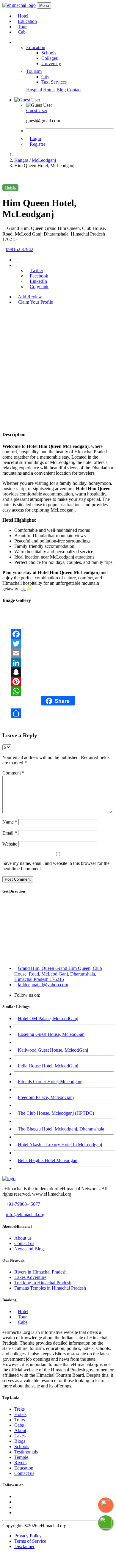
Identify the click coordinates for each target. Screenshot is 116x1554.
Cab (22, 32)
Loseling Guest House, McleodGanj (52, 1034)
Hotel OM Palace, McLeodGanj (48, 1018)
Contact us (24, 1243)
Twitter (36, 270)
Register (37, 144)
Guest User (36, 110)
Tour (22, 26)
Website (9, 843)
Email (9, 832)
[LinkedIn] (58, 662)
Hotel (23, 15)
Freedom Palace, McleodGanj (46, 1097)
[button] (27, 99)
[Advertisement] (58, 368)
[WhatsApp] (58, 691)
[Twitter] (58, 643)
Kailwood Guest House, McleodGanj (53, 1050)
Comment (13, 772)
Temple (21, 1457)
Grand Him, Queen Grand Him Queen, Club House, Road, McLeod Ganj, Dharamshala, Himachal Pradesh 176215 (58, 974)
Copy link (39, 286)
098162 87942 (19, 249)
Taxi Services (54, 81)
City (45, 76)
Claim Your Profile (35, 302)
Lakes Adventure (30, 1277)
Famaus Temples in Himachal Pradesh (50, 1287)
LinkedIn (38, 281)
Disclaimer (24, 1546)
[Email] (58, 653)
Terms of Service (30, 1541)
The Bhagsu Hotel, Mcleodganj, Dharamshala (61, 1128)
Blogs (19, 1441)
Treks (19, 1409)
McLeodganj (44, 160)
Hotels (49, 89)
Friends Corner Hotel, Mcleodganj (50, 1081)
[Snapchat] (58, 672)
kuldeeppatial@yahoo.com (43, 984)
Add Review (30, 296)
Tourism (34, 71)
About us (23, 1238)
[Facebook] (58, 634)
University (51, 63)
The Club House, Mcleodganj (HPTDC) (56, 1113)
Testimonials (26, 1451)
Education (27, 21)
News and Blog (29, 1248)
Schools (48, 52)
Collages (49, 58)
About (20, 1430)
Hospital (34, 89)
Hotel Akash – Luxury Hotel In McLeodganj (60, 1144)
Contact (74, 89)
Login (35, 138)
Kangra (21, 160)
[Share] (58, 713)
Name (9, 821)
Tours (19, 1419)
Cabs (22, 1322)
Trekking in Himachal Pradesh (42, 1282)
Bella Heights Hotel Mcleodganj (48, 1160)
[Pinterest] (58, 681)
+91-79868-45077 (23, 1204)
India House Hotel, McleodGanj (48, 1065)
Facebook (39, 275)
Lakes (20, 1435)
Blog (61, 89)
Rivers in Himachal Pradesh (40, 1271)
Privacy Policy (28, 1535)
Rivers (20, 1462)
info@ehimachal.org (25, 1214)
